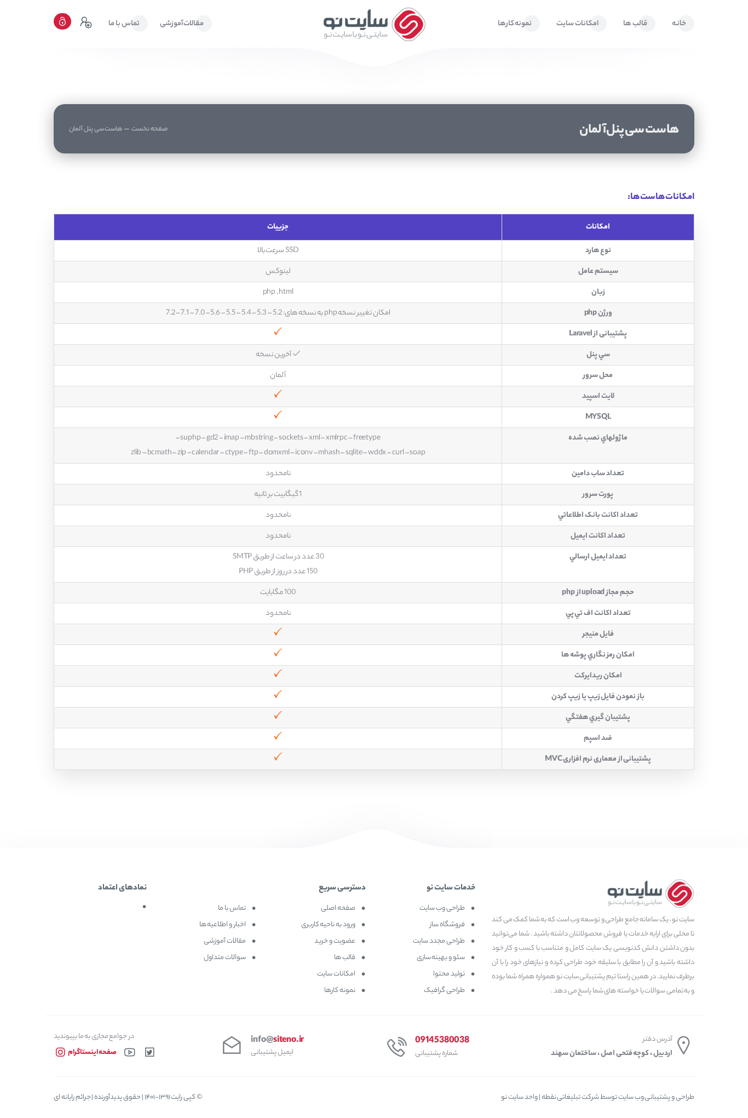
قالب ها (344, 957)
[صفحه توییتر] (149, 1056)
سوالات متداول (225, 957)
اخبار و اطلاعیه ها (222, 925)
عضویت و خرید (334, 941)
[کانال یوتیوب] (129, 1056)
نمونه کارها (339, 990)
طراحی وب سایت (442, 908)
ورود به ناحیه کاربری (328, 925)
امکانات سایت (336, 974)
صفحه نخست (149, 129)
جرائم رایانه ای (72, 1097)
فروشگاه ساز (447, 925)
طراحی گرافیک (444, 990)
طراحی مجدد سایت (439, 941)
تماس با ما (232, 908)
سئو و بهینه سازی (441, 957)
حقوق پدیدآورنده (117, 1097)
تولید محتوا (449, 974)
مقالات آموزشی (225, 941)
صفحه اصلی (338, 908)
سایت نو (513, 1097)
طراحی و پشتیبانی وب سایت (655, 1097)
